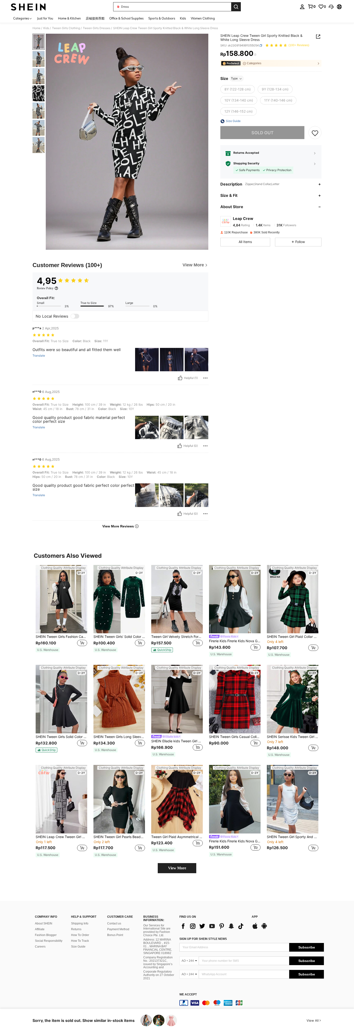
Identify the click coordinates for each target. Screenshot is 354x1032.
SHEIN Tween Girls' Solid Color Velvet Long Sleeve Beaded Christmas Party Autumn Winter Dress (119, 637)
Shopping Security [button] (246, 163)
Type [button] (234, 78)
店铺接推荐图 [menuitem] (95, 18)
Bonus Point (115, 935)
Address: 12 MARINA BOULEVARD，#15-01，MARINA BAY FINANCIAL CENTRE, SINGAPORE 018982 (157, 946)
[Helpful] (180, 378)
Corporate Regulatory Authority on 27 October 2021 (158, 975)
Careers (40, 946)
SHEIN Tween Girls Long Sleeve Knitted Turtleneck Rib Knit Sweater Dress (119, 737)
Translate (39, 355)
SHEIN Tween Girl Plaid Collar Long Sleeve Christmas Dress (292, 637)
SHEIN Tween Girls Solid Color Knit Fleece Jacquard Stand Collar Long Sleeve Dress (61, 737)
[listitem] (61, 611)
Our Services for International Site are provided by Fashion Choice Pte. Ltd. (156, 930)
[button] (331, 7)
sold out (262, 132)
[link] (312, 6)
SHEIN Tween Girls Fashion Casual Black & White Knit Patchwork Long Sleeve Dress (61, 637)
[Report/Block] (205, 378)
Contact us (114, 923)
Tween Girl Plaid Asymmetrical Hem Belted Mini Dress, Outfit (177, 837)
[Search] (236, 6)
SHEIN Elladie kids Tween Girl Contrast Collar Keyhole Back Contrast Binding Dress (177, 741)
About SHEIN (43, 923)
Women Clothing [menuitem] (203, 18)
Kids (46, 28)
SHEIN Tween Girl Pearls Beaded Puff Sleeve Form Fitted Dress (119, 837)
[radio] (237, 89)
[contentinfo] (251, 1003)
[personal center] (302, 7)
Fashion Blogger (46, 935)
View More (177, 868)
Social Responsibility (48, 940)
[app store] (255, 928)
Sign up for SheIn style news (203, 939)
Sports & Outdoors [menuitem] (161, 18)
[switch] (75, 316)
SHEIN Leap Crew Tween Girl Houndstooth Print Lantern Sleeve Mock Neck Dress (61, 837)
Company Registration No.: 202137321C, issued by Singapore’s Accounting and (158, 962)
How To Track (80, 940)
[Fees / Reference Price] (255, 54)
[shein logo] (28, 6)
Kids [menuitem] (183, 18)
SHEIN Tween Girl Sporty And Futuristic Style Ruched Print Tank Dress (292, 837)
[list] (213, 926)
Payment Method (118, 929)
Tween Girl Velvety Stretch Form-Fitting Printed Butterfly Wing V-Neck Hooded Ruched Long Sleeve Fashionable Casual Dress (177, 637)
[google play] (264, 928)
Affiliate (40, 929)
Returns (76, 929)
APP (255, 916)
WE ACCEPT (188, 994)
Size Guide (78, 946)
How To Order (80, 935)
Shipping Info (79, 923)
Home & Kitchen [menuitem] (69, 18)
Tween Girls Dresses (96, 28)
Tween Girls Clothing (66, 28)
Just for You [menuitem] (45, 18)
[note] (48, 649)
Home (36, 28)
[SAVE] (314, 132)
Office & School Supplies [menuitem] (126, 18)
